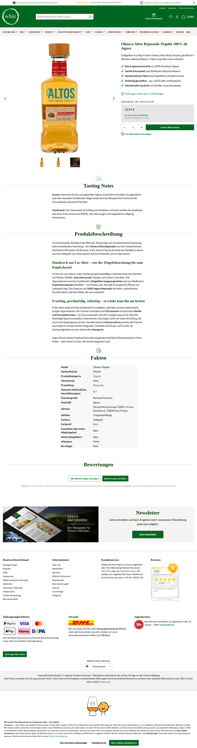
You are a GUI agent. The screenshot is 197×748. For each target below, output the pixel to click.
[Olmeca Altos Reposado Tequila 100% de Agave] (59, 98)
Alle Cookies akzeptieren (124, 742)
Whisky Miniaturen (61, 576)
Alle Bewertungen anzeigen (85, 478)
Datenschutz (9, 591)
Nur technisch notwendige (73, 742)
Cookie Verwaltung (12, 595)
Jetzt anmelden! (147, 534)
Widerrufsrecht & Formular (16, 580)
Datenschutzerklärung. (58, 736)
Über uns (56, 565)
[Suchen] (90, 17)
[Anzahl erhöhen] (142, 127)
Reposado (98, 385)
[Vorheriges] (5, 98)
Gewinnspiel (58, 580)
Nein (95, 424)
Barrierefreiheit (10, 599)
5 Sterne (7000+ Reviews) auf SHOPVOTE (105, 2)
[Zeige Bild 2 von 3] (59, 152)
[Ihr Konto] (177, 17)
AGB (5, 572)
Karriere (56, 572)
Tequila (97, 376)
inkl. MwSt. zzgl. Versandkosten (136, 115)
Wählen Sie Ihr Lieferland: (98, 661)
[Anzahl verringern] (124, 127)
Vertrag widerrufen (15, 654)
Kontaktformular (128, 571)
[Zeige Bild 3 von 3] (63, 152)
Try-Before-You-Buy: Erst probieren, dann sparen (162, 3)
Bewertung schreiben (115, 478)
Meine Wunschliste (186, 8)
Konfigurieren (99, 742)
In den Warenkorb (170, 127)
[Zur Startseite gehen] (10, 16)
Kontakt (162, 8)
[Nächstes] (114, 98)
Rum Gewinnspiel (60, 584)
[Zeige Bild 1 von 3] (55, 152)
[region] (59, 105)
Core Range (57, 591)
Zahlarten (7, 584)
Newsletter (172, 8)
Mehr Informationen (164, 624)
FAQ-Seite (106, 571)
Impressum (8, 576)
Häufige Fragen (10, 565)
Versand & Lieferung (12, 587)
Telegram (56, 595)
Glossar (56, 587)
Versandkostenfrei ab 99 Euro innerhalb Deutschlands (36, 3)
